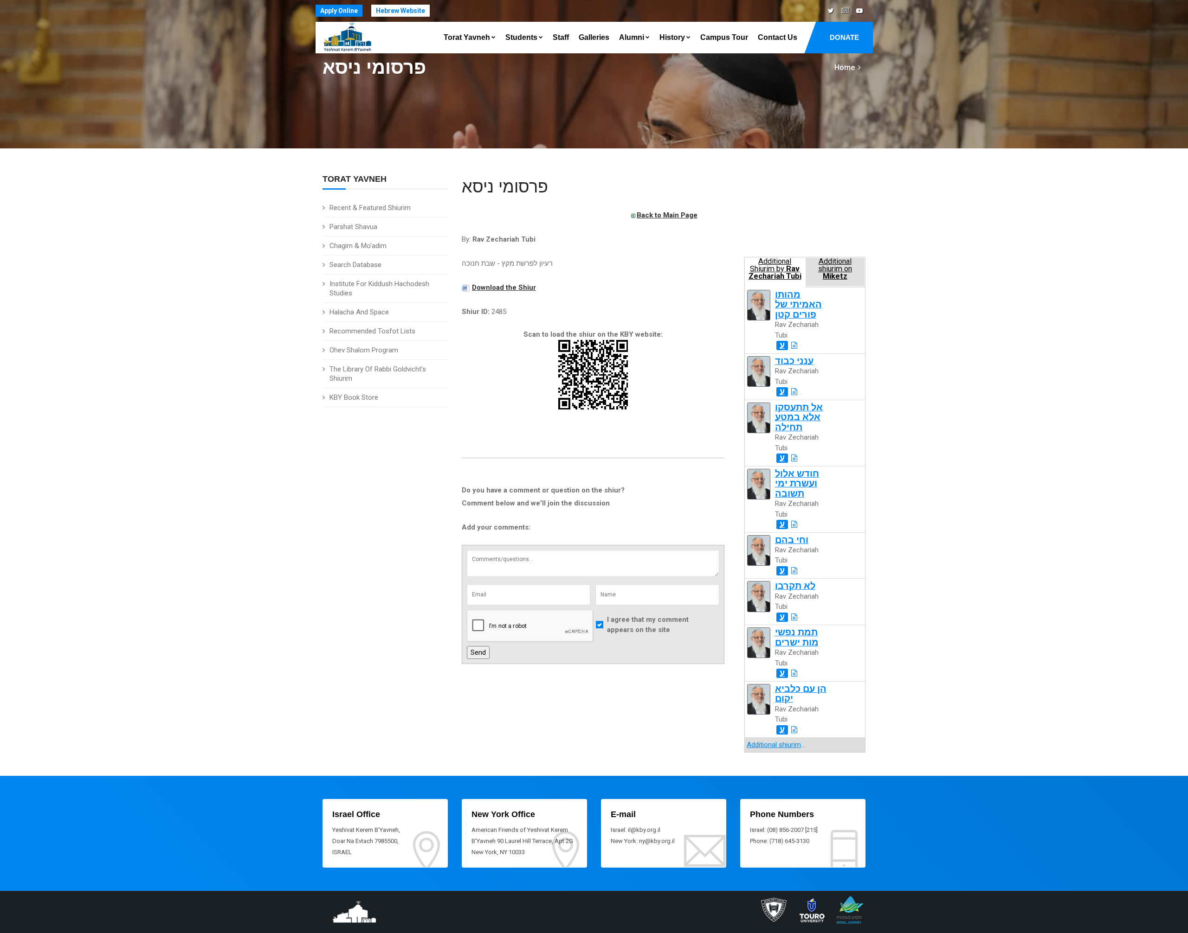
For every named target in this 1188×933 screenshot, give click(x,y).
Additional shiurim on (835, 269)
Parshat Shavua (353, 227)
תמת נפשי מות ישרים (797, 637)
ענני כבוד (794, 361)
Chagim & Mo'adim (358, 246)
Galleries (594, 37)
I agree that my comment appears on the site (648, 624)
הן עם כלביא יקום (800, 694)
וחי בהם (791, 540)
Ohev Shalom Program (363, 350)
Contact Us (777, 37)
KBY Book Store (353, 397)
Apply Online (339, 10)
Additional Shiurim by (775, 269)
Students (521, 37)
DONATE (844, 37)
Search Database (355, 265)
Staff (561, 37)
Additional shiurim (774, 745)
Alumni (631, 37)
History (672, 37)
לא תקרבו (795, 586)
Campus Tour (724, 37)
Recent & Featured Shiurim (370, 208)
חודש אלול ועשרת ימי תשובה (797, 483)
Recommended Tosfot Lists (372, 331)
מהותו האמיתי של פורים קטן (798, 304)
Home (844, 67)
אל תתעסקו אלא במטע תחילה (799, 417)
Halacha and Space (359, 312)
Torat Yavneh (467, 37)
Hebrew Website (400, 10)
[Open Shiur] (794, 345)
